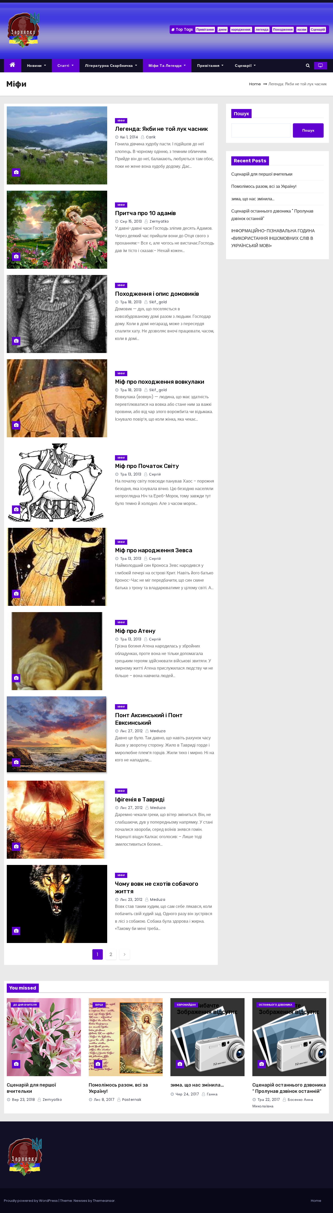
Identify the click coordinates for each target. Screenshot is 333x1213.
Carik (150, 137)
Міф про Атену (135, 630)
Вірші (99, 1005)
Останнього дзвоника (275, 1005)
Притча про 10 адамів (145, 213)
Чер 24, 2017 (187, 1094)
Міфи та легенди (166, 65)
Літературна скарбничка (109, 65)
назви (301, 29)
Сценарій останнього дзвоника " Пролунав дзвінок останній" (289, 1088)
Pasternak (131, 1099)
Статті (64, 65)
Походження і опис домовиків (157, 293)
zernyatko (159, 221)
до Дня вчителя (25, 1005)
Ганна (211, 1094)
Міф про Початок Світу (147, 466)
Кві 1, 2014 (129, 137)
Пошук (241, 113)
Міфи (121, 121)
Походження (283, 29)
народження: (241, 29)
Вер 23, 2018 (23, 1099)
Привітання (205, 29)
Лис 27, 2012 (131, 731)
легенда (262, 29)
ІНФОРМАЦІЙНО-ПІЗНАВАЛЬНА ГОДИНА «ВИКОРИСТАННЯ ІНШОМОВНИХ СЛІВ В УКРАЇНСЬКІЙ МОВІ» (273, 238)
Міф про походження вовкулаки (159, 381)
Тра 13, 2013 (131, 474)
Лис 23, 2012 (131, 899)
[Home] (12, 65)
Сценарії (244, 65)
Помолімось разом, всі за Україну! (264, 186)
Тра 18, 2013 (131, 302)
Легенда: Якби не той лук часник (161, 128)
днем (223, 29)
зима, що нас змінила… (252, 199)
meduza (157, 731)
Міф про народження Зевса (153, 550)
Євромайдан (186, 1005)
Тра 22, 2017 (269, 1099)
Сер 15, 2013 (131, 221)
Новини (35, 65)
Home (255, 84)
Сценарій (318, 29)
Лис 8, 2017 (104, 1099)
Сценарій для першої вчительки (261, 174)
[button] (308, 65)
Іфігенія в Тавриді (139, 799)
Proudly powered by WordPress (31, 1200)
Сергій (154, 474)
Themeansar (104, 1200)
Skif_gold (157, 302)
